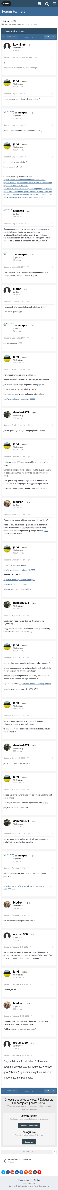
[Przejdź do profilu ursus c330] (7, 936)
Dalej (47, 37)
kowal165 (20, 24)
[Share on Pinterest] (39, 1172)
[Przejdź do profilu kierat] (7, 290)
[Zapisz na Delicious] (21, 1172)
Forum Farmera (13, 11)
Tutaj (46, 530)
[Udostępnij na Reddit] (26, 1172)
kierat (17, 289)
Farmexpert (20, 112)
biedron (18, 502)
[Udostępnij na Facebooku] (8, 1172)
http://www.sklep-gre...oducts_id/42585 (19, 570)
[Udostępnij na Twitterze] (3, 1172)
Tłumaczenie (24, 1179)
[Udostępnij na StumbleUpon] (30, 1172)
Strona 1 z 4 (29, 37)
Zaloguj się (29, 1142)
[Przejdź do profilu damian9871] (7, 414)
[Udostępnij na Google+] (12, 1172)
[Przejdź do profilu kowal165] (7, 46)
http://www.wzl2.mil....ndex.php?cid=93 (35, 683)
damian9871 (21, 412)
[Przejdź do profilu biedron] (7, 503)
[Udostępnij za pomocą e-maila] (35, 1172)
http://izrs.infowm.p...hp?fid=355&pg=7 (19, 579)
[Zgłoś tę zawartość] (36, 57)
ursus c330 (20, 934)
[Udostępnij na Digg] (17, 1172)
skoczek (18, 211)
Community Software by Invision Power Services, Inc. (29, 1186)
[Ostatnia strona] (54, 37)
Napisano (13, 57)
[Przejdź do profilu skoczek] (8, 210)
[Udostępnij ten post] (52, 57)
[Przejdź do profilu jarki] (7, 82)
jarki (16, 81)
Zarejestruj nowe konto (29, 1125)
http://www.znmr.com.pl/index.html (18, 584)
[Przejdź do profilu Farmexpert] (9, 112)
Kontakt (37, 1179)
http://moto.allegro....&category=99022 (19, 398)
